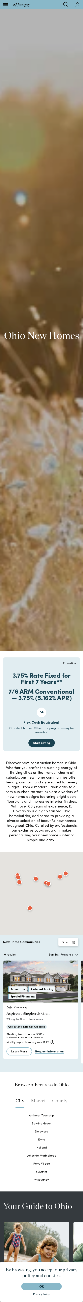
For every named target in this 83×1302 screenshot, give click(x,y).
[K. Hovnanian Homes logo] (21, 4)
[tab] (20, 1103)
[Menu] (5, 4)
